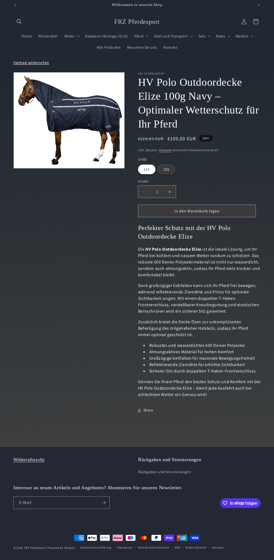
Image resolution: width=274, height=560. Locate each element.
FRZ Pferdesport (35, 548)
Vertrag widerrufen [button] (31, 62)
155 (166, 169)
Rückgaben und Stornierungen (164, 471)
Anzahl (143, 181)
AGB (177, 547)
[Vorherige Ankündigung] (15, 5)
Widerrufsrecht (28, 459)
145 (147, 169)
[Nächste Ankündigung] (259, 5)
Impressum (124, 547)
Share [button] (148, 410)
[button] (19, 22)
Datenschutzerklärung (96, 547)
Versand (165, 150)
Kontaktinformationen (153, 547)
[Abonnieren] (103, 502)
